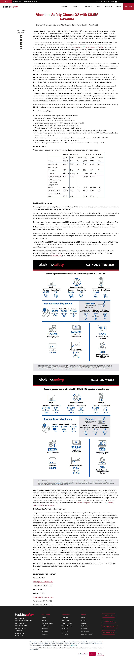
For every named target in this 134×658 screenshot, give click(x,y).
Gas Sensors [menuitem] (45, 634)
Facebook (110, 503)
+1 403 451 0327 (20, 634)
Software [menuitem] (44, 618)
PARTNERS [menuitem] (106, 1)
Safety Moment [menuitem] (65, 620)
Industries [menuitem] (75, 7)
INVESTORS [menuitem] (99, 1)
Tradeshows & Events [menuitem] (67, 623)
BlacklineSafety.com (83, 503)
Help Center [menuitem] (108, 7)
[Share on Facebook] (21, 40)
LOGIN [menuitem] (112, 1)
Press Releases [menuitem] (85, 631)
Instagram (50, 505)
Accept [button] (92, 654)
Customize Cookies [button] (83, 654)
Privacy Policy (73, 645)
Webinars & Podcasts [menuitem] (67, 626)
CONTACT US (109, 615)
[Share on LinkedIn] (21, 36)
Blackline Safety (41, 25)
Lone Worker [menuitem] (45, 628)
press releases (8, 1)
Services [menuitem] (44, 620)
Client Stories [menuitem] (65, 631)
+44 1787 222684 (20, 628)
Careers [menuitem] (83, 618)
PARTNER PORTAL (108, 632)
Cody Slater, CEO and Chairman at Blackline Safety (91, 47)
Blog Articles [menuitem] (65, 618)
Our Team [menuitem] (83, 620)
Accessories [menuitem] (45, 631)
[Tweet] (21, 43)
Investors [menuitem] (83, 623)
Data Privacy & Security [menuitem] (87, 634)
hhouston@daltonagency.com (43, 597)
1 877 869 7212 (19, 618)
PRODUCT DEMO (108, 621)
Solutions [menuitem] (64, 7)
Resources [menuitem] (87, 7)
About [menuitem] (98, 7)
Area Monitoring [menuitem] (46, 626)
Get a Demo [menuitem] (128, 7)
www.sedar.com (56, 256)
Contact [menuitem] (118, 7)
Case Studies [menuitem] (65, 628)
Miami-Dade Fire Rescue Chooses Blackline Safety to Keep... (25, 1)
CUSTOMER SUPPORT (109, 627)
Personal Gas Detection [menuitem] (47, 623)
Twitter (35, 505)
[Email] (21, 47)
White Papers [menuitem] (65, 634)
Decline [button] (100, 654)
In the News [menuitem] (84, 628)
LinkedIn (41, 505)
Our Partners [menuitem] (84, 626)
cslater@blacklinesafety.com (43, 582)
